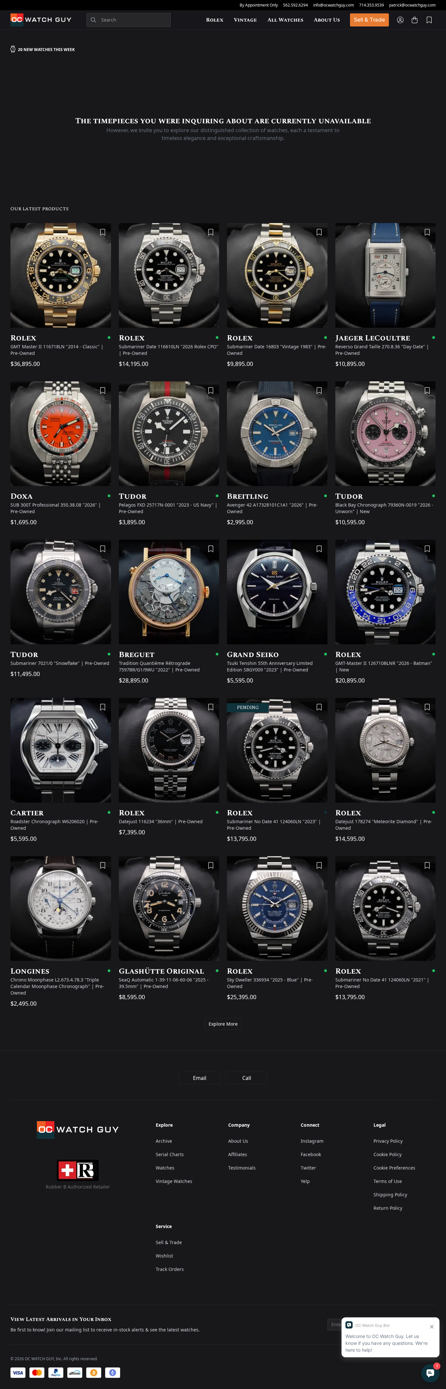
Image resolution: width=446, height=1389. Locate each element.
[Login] (400, 19)
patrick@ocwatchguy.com (412, 5)
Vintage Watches (174, 1181)
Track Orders (170, 1269)
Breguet (169, 655)
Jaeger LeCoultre (385, 338)
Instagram (312, 1141)
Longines (60, 971)
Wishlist (164, 1256)
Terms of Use (388, 1181)
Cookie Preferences (394, 1168)
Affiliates (237, 1154)
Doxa (60, 496)
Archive (164, 1141)
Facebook (311, 1154)
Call (246, 1078)
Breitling (277, 496)
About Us (327, 20)
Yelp (305, 1181)
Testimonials (242, 1168)
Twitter (308, 1168)
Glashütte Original (169, 971)
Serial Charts (170, 1154)
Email (199, 1078)
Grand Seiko (277, 655)
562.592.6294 (295, 5)
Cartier (60, 813)
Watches (165, 1168)
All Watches (285, 20)
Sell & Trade (369, 20)
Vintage (245, 20)
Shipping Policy (390, 1194)
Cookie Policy (388, 1154)
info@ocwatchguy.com (333, 5)
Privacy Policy (388, 1141)
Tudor (169, 496)
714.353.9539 (371, 5)
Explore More (223, 1024)
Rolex (214, 20)
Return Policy (388, 1208)
